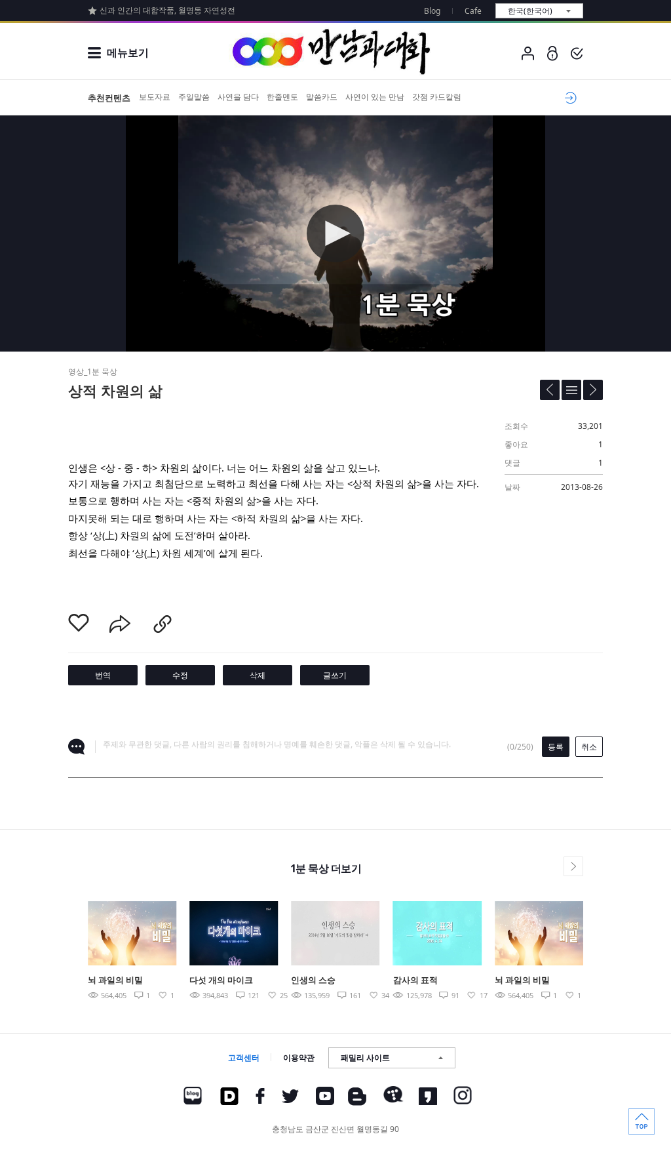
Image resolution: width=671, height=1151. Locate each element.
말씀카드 (321, 96)
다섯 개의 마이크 (221, 980)
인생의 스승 (313, 980)
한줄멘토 (282, 96)
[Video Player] (335, 233)
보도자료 (154, 96)
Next (614, 945)
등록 (556, 746)
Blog (432, 10)
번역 (103, 675)
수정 (180, 675)
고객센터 (243, 1057)
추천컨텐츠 (109, 98)
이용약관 (299, 1057)
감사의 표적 (415, 980)
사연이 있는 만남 (374, 96)
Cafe (473, 10)
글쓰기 (335, 675)
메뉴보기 (128, 52)
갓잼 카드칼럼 (436, 96)
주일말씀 (194, 96)
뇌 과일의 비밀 (115, 980)
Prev (57, 945)
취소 (589, 746)
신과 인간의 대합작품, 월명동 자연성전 (167, 10)
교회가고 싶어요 (568, 98)
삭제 (257, 675)
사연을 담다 (238, 96)
